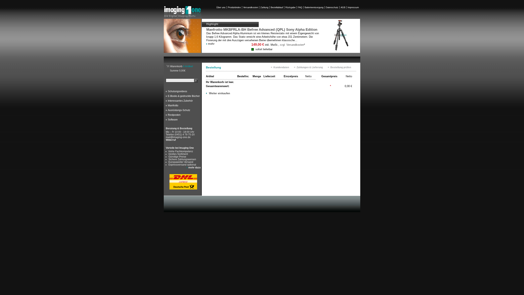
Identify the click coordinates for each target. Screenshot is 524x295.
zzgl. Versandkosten (292, 44)
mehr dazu (194, 167)
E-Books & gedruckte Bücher (184, 96)
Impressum (353, 7)
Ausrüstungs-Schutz (179, 110)
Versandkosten (250, 7)
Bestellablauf (277, 7)
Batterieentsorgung (314, 7)
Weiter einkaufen (219, 93)
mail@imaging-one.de (178, 137)
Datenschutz (332, 7)
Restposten (174, 114)
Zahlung (264, 7)
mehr (211, 43)
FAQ (300, 7)
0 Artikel (181, 66)
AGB (343, 7)
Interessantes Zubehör (180, 100)
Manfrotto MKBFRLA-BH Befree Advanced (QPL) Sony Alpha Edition (261, 30)
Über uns (221, 7)
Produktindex (234, 7)
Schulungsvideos (177, 91)
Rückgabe (290, 7)
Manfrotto (173, 105)
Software (173, 119)
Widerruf (171, 139)
